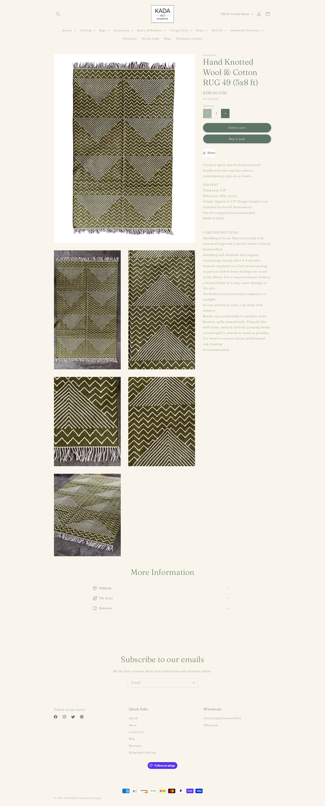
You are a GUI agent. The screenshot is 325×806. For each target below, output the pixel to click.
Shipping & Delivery (142, 752)
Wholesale (211, 725)
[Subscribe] (193, 682)
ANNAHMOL (71, 798)
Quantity (208, 105)
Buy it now (237, 139)
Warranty (135, 745)
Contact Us (136, 732)
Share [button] (211, 152)
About (133, 725)
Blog (132, 738)
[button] (58, 14)
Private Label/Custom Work (222, 718)
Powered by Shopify (90, 798)
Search (133, 718)
